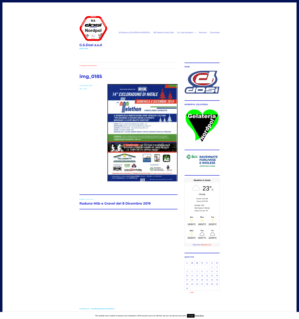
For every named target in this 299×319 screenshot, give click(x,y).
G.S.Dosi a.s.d (90, 45)
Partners (203, 32)
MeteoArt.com (206, 245)
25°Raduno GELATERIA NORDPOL (134, 32)
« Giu (192, 292)
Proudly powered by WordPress (102, 309)
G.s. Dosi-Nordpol (185, 32)
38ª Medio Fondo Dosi (163, 32)
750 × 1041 (83, 89)
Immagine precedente (88, 65)
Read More (199, 316)
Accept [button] (190, 316)
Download (215, 32)
